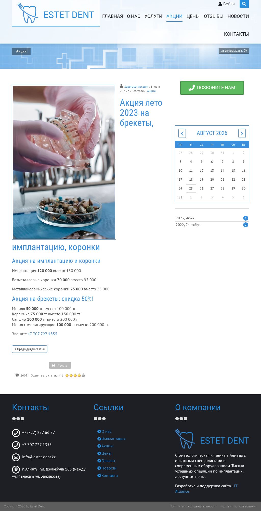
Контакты (236, 34)
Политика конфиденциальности (193, 506)
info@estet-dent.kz (39, 456)
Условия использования (238, 506)
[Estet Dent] (56, 13)
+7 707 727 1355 (42, 333)
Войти (229, 4)
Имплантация (113, 438)
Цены (193, 16)
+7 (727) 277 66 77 (38, 432)
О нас (133, 16)
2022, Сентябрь (211, 224)
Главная (112, 16)
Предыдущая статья (31, 349)
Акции (174, 16)
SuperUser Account (136, 86)
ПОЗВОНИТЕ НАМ (215, 87)
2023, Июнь (211, 218)
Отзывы (214, 16)
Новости (238, 16)
